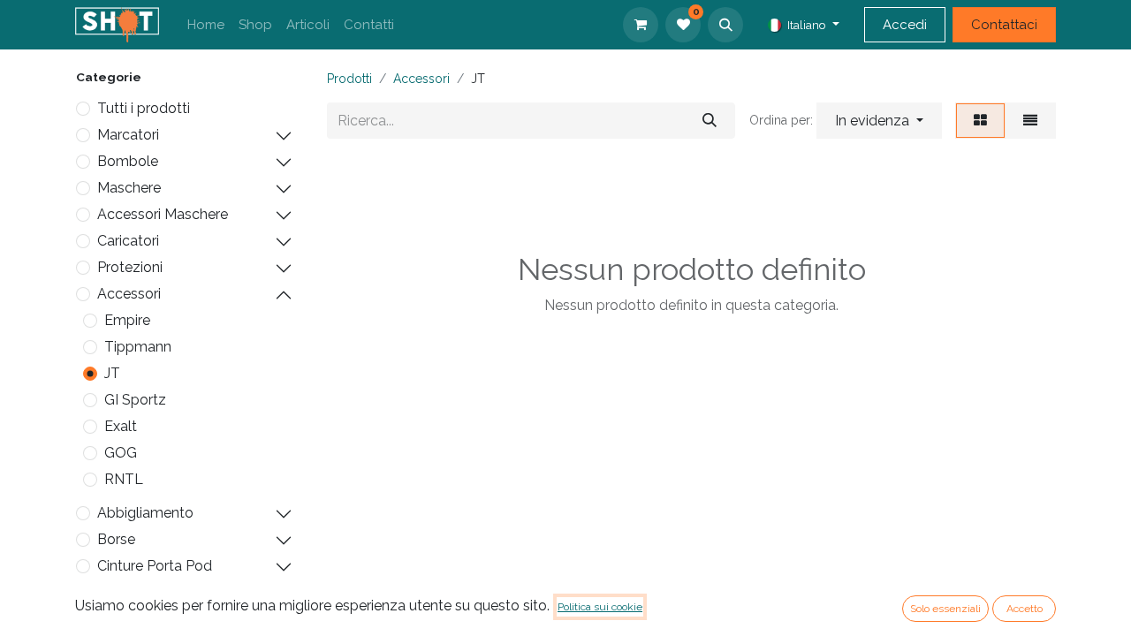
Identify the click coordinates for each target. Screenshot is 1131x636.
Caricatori (128, 240)
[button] (725, 24)
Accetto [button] (1024, 608)
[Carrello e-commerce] (640, 24)
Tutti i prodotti (143, 108)
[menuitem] (206, 25)
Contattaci (1004, 25)
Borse (116, 539)
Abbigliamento (145, 512)
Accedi (905, 25)
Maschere (129, 187)
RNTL (123, 479)
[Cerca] (709, 120)
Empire (127, 320)
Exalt (120, 426)
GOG (120, 452)
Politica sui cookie (600, 607)
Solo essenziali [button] (945, 608)
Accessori (129, 293)
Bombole (127, 161)
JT (112, 373)
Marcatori (128, 134)
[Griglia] (980, 120)
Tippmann (137, 346)
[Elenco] (1030, 120)
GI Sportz (135, 399)
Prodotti (349, 79)
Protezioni (130, 267)
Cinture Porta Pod (154, 565)
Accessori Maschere (162, 214)
